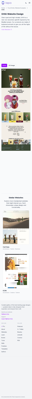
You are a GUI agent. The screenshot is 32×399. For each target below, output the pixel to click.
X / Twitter (20, 329)
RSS (18, 340)
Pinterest (20, 326)
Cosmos (19, 337)
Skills (2, 343)
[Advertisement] (16, 172)
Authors (3, 351)
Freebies (4, 346)
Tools (3, 340)
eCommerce (6, 249)
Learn (3, 335)
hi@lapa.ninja (5, 314)
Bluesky (19, 332)
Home (3, 8)
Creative (12, 292)
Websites (4, 332)
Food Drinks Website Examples (17, 8)
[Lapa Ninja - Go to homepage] (6, 3)
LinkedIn (19, 335)
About (3, 329)
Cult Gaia (6, 247)
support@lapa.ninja (7, 319)
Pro (4, 326)
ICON (4, 290)
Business (17, 249)
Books (3, 337)
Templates (4, 349)
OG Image (12, 65)
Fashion (12, 249)
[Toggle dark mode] (26, 2)
